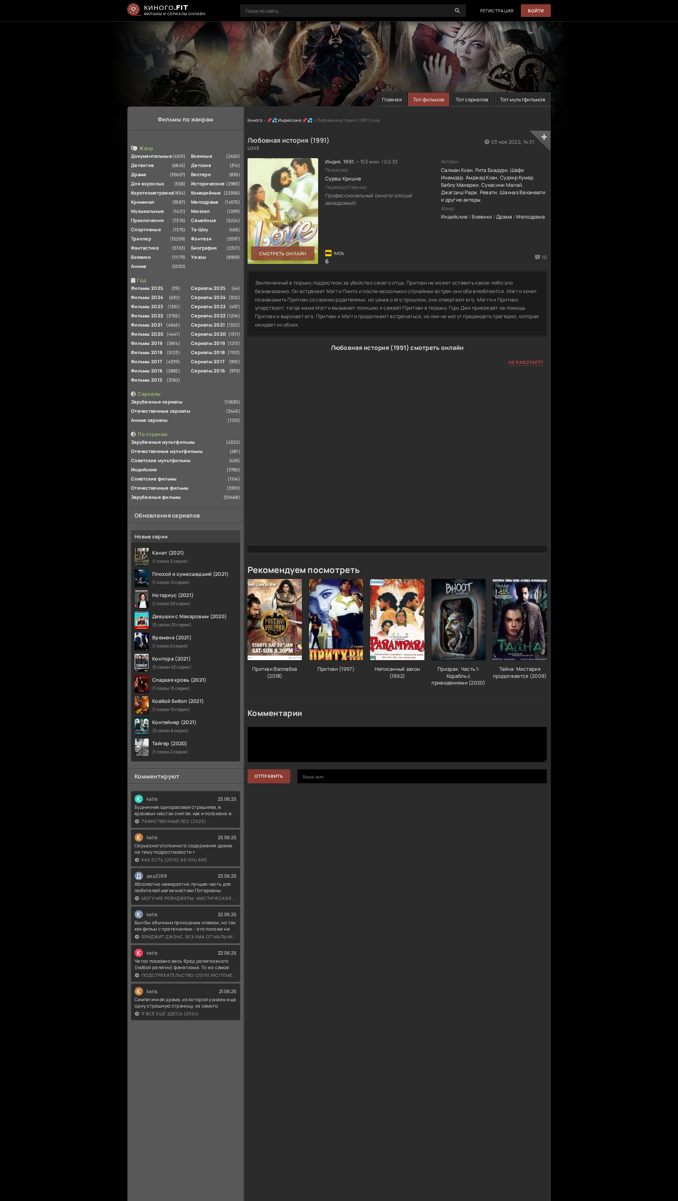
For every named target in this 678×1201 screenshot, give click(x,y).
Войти (536, 11)
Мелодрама (204, 202)
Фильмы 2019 (146, 343)
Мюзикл (200, 211)
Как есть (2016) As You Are (174, 860)
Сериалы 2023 (208, 306)
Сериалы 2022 (208, 315)
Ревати (488, 192)
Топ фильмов (428, 99)
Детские (201, 165)
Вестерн (201, 174)
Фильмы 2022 (147, 315)
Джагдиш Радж (459, 192)
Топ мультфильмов (522, 99)
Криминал (142, 202)
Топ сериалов (472, 99)
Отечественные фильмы (160, 488)
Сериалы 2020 (208, 334)
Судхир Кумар (516, 177)
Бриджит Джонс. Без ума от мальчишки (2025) (189, 937)
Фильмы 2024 (147, 297)
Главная (392, 99)
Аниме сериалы (149, 420)
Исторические (208, 183)
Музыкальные (147, 211)
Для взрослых (147, 183)
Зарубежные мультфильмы (163, 442)
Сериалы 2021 (208, 325)
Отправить (269, 776)
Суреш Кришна (343, 178)
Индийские (144, 469)
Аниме (138, 266)
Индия (332, 161)
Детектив (142, 165)
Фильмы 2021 (146, 325)
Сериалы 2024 (208, 297)
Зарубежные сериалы (157, 402)
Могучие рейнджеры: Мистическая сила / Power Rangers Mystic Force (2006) (189, 898)
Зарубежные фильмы (156, 497)
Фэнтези (201, 238)
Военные (201, 156)
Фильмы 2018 (146, 352)
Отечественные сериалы (160, 411)
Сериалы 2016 (208, 371)
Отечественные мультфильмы (167, 451)
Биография (204, 248)
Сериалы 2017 (208, 361)
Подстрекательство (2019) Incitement (189, 975)
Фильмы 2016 (146, 371)
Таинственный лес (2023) (174, 821)
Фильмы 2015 (146, 380)
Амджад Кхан (482, 177)
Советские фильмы (154, 479)
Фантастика (145, 248)
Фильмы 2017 (146, 361)
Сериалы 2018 (208, 352)
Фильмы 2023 (147, 306)
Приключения (147, 220)
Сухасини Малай (501, 184)
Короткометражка (152, 193)
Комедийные (206, 193)
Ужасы (198, 257)
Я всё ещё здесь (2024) (170, 1014)
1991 (348, 161)
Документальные (151, 156)
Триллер (141, 238)
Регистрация (497, 11)
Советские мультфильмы (161, 460)
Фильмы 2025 (147, 288)
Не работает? (526, 362)
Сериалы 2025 (208, 288)
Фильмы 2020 (147, 334)
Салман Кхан (456, 170)
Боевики (141, 257)
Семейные (203, 220)
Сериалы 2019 (208, 343)
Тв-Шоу (199, 229)
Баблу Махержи (460, 184)
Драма (138, 174)
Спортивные (146, 229)
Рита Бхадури (491, 170)
